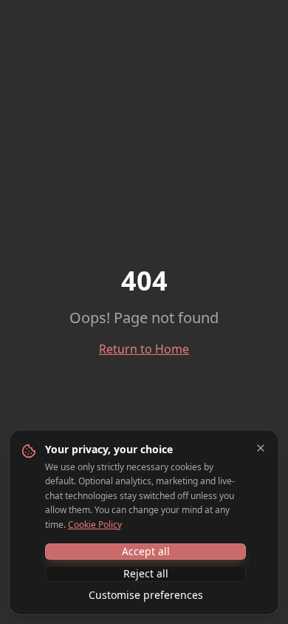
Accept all (146, 551)
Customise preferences (146, 595)
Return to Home (144, 349)
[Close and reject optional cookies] (261, 448)
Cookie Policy (95, 524)
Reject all (145, 573)
